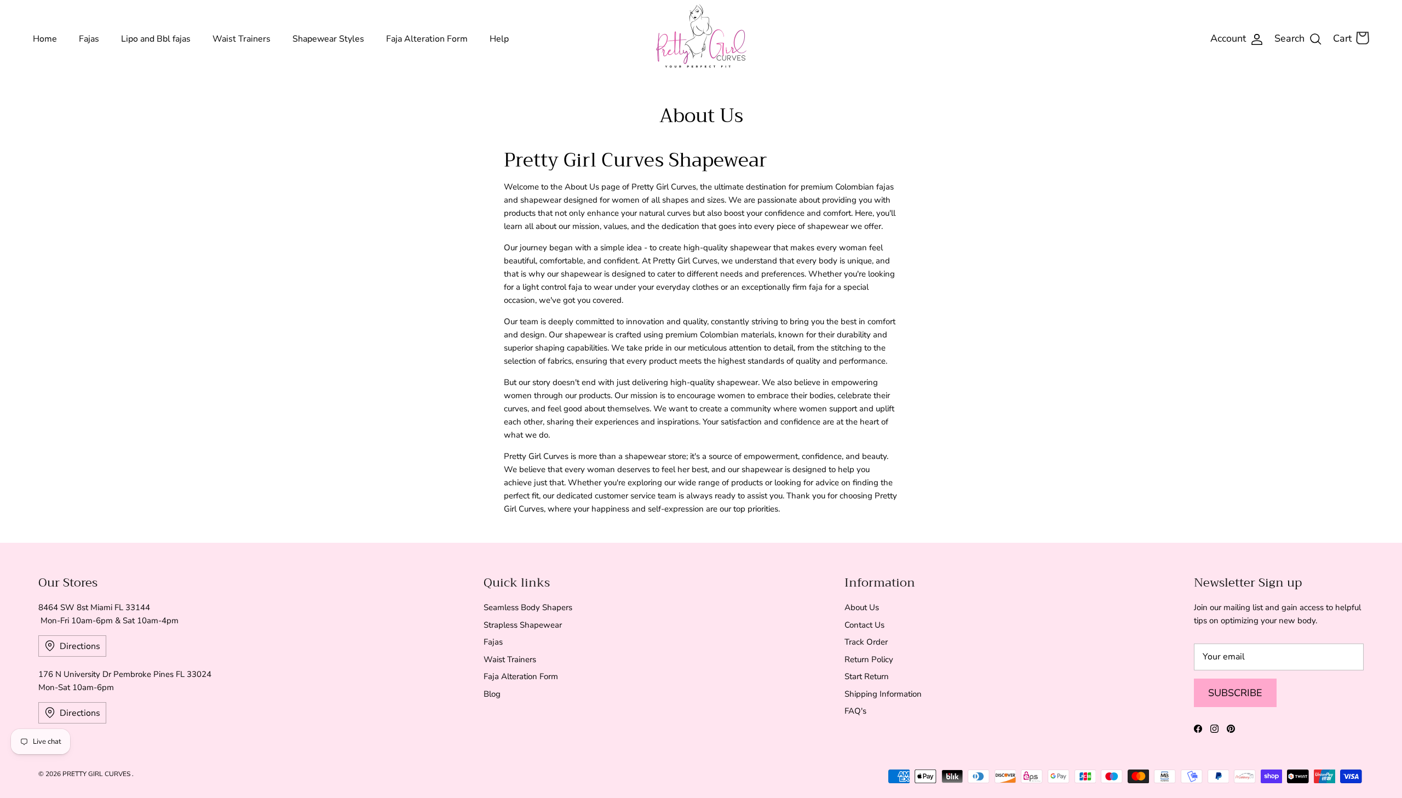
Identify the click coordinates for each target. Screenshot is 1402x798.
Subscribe (1235, 692)
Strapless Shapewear (523, 624)
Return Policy (868, 659)
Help (499, 39)
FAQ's (855, 710)
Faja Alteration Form (427, 39)
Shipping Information (883, 693)
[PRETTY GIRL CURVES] (701, 36)
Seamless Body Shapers (528, 607)
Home (45, 39)
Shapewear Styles (328, 39)
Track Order (866, 641)
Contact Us (864, 624)
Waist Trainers (241, 39)
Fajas (89, 39)
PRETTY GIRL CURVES (97, 774)
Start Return (866, 676)
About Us (861, 607)
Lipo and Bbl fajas (156, 39)
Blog (492, 693)
